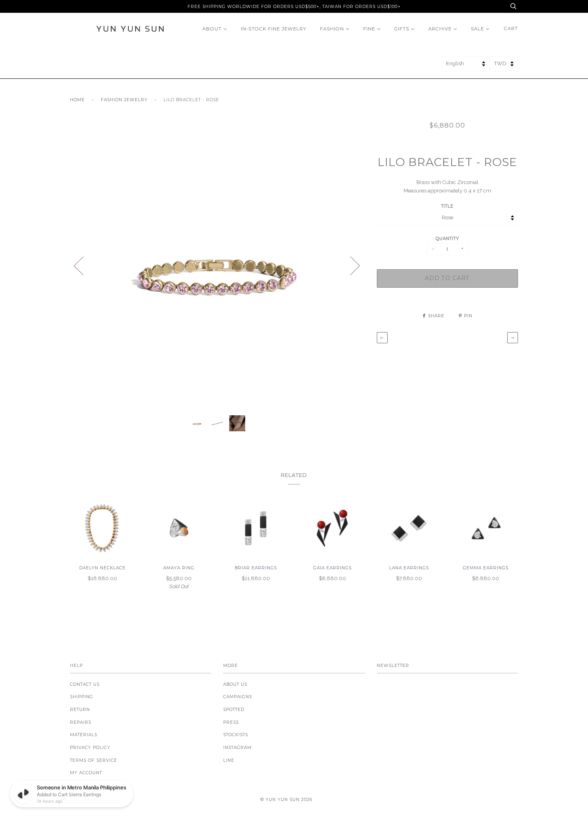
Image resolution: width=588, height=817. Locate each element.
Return (80, 709)
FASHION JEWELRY (124, 99)
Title (447, 206)
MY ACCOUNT (86, 772)
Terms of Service (93, 760)
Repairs (80, 722)
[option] (217, 265)
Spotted (233, 709)
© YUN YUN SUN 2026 (286, 799)
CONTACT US (85, 684)
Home (77, 99)
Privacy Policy (90, 747)
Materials (83, 734)
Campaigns (237, 696)
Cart (511, 28)
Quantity (447, 238)
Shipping (81, 696)
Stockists (235, 734)
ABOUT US (235, 684)
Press (231, 722)
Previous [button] (83, 265)
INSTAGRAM (237, 747)
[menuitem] (215, 28)
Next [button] (350, 265)
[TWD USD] (504, 66)
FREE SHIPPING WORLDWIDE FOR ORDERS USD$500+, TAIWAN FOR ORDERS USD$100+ (294, 6)
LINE (228, 760)
